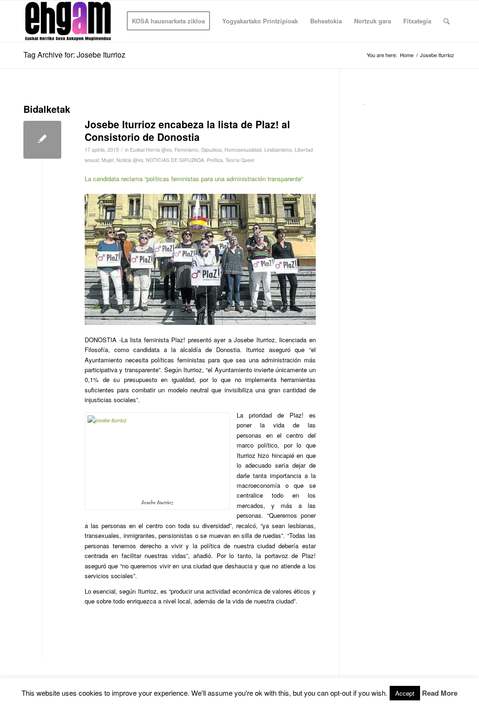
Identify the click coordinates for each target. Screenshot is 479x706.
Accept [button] (404, 693)
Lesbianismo (278, 149)
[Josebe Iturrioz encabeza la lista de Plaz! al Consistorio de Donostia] (42, 140)
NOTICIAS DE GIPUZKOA (175, 159)
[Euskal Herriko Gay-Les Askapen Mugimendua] (68, 21)
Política (215, 159)
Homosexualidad (243, 149)
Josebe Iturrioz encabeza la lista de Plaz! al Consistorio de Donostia (187, 130)
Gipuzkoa (211, 149)
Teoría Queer (240, 159)
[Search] (446, 21)
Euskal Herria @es (151, 149)
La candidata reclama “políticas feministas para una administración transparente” (194, 178)
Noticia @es (129, 159)
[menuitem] (168, 21)
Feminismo (186, 149)
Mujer (108, 159)
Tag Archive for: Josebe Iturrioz (74, 54)
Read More (439, 693)
